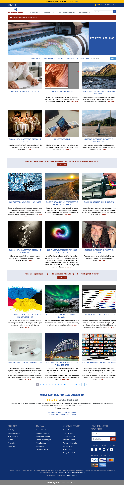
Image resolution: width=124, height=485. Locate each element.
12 (72, 384)
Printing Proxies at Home (62, 139)
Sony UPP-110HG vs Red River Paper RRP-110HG (25, 363)
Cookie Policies (67, 449)
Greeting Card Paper (14, 433)
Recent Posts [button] (35, 58)
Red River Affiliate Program (43, 440)
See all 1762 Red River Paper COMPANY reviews (62, 415)
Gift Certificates (40, 446)
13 (76, 384)
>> (86, 384)
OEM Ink (10, 440)
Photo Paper (11, 430)
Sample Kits (11, 446)
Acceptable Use (80, 472)
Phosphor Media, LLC (72, 475)
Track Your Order (68, 433)
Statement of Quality (42, 449)
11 (68, 384)
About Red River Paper (42, 430)
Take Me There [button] (62, 164)
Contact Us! (12, 5)
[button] (84, 12)
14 (79, 384)
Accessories (11, 443)
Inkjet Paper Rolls (13, 436)
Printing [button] (60, 58)
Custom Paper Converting (43, 436)
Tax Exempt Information (70, 443)
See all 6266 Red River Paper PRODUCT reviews (62, 412)
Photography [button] (48, 58)
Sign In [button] (99, 5)
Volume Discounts (41, 443)
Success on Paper (83, 58)
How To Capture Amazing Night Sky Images (25, 202)
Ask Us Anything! (58, 483)
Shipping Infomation (69, 436)
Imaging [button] (70, 58)
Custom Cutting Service (42, 433)
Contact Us (66, 430)
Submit (113, 58)
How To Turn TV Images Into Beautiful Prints (99, 363)
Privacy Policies (68, 446)
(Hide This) (73, 483)
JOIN (113, 439)
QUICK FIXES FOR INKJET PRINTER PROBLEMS (99, 202)
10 (65, 384)
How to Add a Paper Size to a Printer (25, 91)
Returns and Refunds (69, 440)
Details (76, 1)
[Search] (114, 11)
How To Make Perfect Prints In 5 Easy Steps (99, 315)
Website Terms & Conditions (67, 472)
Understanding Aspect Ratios (62, 91)
